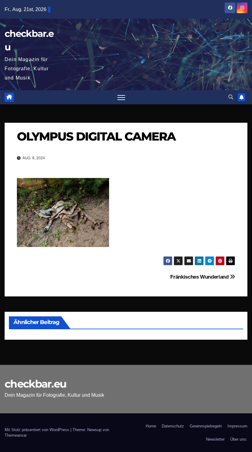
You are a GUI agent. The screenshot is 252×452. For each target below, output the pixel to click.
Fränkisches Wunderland (200, 277)
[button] (230, 97)
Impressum (237, 426)
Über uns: (238, 439)
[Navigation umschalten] (121, 97)
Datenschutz (173, 426)
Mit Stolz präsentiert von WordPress (37, 429)
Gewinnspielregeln (206, 426)
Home (151, 426)
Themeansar (16, 435)
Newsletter (215, 439)
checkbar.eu (35, 383)
